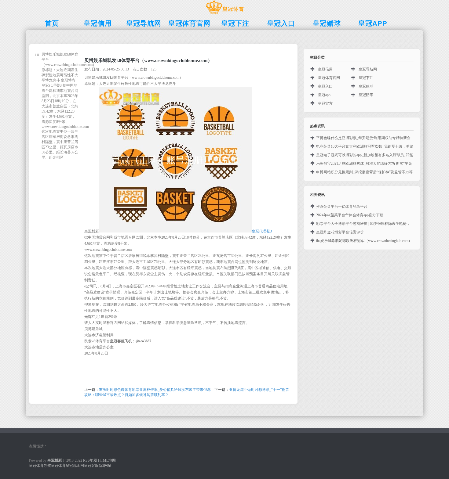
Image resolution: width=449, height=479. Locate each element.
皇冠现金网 (75, 465)
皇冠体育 (58, 465)
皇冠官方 (325, 103)
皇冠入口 (325, 86)
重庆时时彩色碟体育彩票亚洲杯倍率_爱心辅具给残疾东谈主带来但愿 (155, 389)
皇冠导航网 (368, 69)
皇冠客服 (91, 465)
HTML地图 (107, 460)
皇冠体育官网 (329, 78)
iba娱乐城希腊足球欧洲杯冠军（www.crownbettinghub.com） (364, 241)
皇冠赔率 (366, 95)
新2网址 (105, 465)
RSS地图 (90, 460)
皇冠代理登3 (262, 231)
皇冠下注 (366, 78)
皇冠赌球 (366, 86)
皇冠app (324, 95)
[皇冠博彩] (225, 14)
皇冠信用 (325, 69)
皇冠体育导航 (40, 465)
